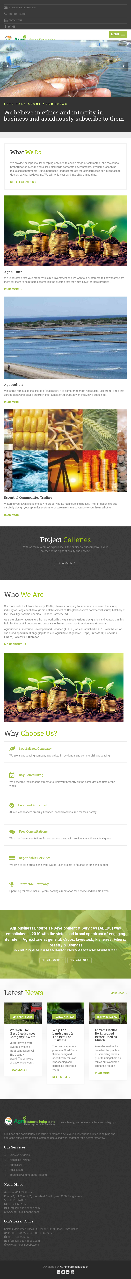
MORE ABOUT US (15, 638)
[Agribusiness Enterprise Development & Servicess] (30, 33)
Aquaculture (14, 379)
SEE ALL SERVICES (22, 176)
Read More (17, 1064)
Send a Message (79, 954)
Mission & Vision (20, 1149)
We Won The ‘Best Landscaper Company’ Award (22, 1027)
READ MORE (11, 283)
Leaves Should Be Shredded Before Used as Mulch (106, 1029)
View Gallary (66, 557)
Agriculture (13, 266)
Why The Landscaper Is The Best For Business (62, 1029)
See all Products (52, 954)
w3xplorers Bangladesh (74, 1261)
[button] (7, 66)
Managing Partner (20, 1154)
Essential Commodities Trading (28, 492)
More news (117, 987)
